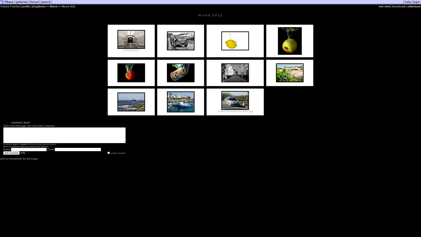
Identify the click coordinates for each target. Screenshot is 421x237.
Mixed (53, 6)
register (23, 144)
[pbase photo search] (46, 3)
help (22, 152)
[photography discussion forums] (34, 3)
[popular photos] (228, 3)
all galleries (39, 6)
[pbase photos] (7, 3)
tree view (384, 6)
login (15, 144)
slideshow (414, 6)
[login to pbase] (416, 3)
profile (26, 6)
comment (16, 122)
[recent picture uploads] (22, 3)
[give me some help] (408, 3)
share (27, 122)
